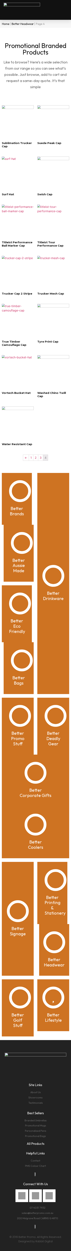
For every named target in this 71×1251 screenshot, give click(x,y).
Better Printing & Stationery (55, 905)
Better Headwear (22, 24)
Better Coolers (35, 844)
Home (5, 24)
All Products (35, 1144)
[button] (65, 10)
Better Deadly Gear (53, 738)
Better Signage (18, 931)
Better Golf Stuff (17, 1020)
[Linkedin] (49, 1195)
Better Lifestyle (53, 1017)
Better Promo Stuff (17, 738)
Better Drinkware (53, 595)
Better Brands (17, 511)
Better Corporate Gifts (35, 792)
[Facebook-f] (21, 1195)
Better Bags (18, 680)
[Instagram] (35, 1195)
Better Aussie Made (18, 565)
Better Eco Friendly (17, 626)
